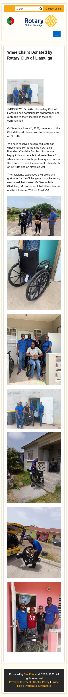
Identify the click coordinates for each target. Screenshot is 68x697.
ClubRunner (31, 674)
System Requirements (38, 685)
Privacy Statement (20, 682)
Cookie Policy (41, 682)
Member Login (53, 8)
